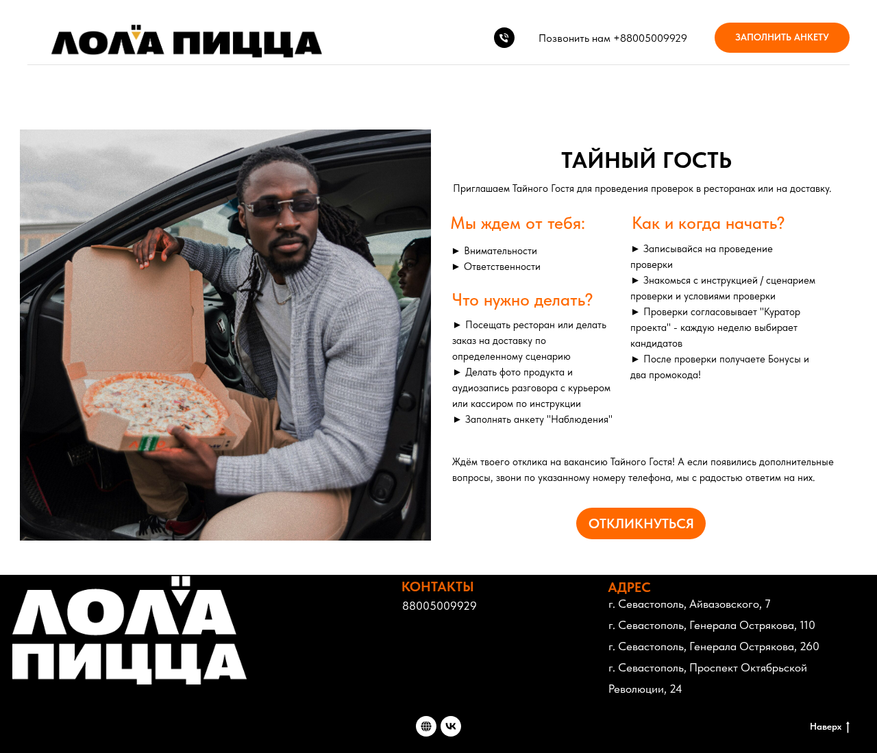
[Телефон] (504, 37)
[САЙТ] (426, 726)
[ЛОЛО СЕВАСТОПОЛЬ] (451, 726)
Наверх (825, 726)
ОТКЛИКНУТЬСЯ (641, 523)
